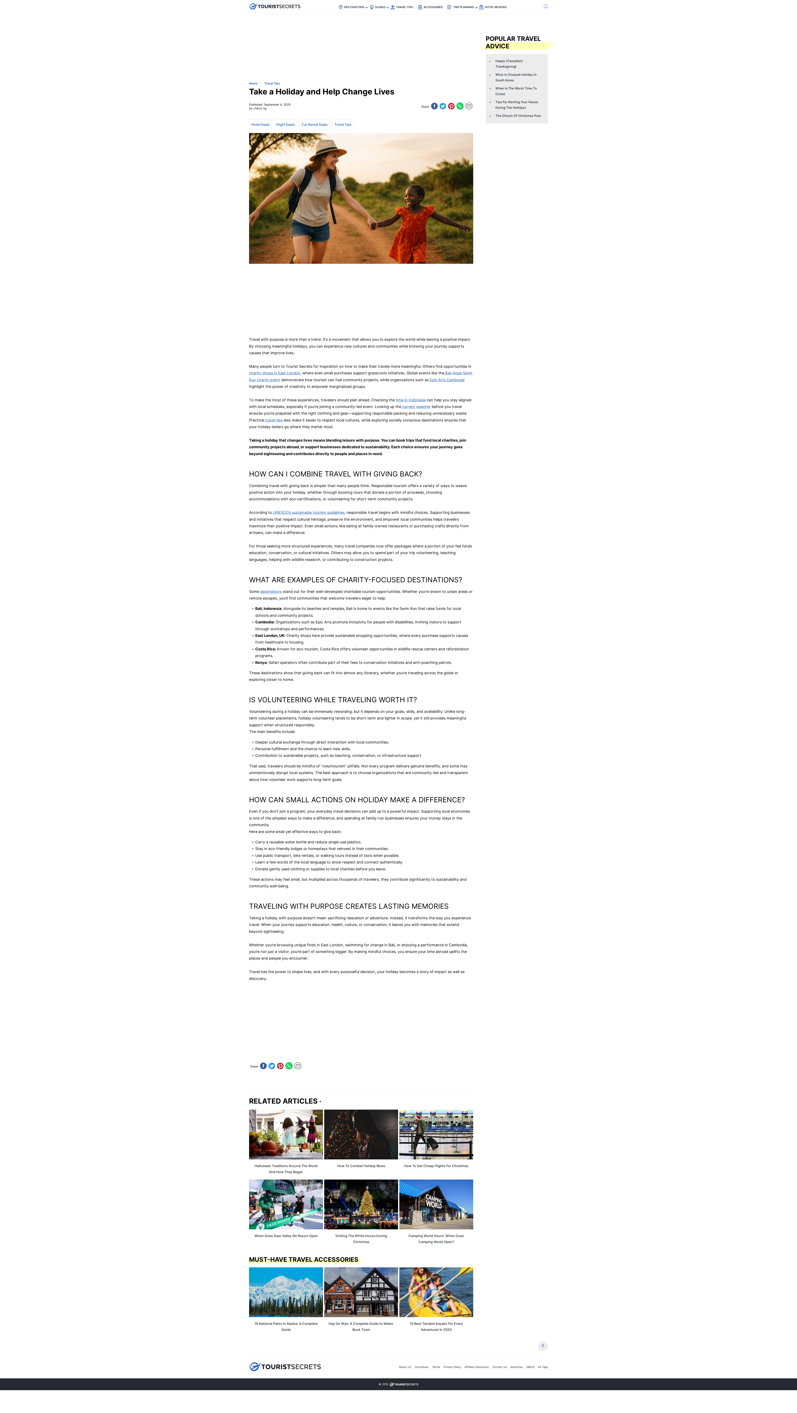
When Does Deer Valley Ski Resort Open (286, 1236)
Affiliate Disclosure (477, 1367)
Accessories (433, 7)
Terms (436, 1367)
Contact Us (499, 1367)
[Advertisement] (280, 49)
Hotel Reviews (496, 7)
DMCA (530, 1367)
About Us (405, 1367)
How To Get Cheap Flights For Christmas (436, 1166)
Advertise (516, 1367)
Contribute (422, 1367)
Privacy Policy (452, 1367)
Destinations (354, 7)
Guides (380, 7)
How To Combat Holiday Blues (361, 1166)
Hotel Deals (260, 124)
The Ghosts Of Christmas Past (518, 116)
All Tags (543, 1367)
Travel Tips (404, 7)
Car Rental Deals (315, 124)
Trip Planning (463, 7)
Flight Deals (285, 124)
